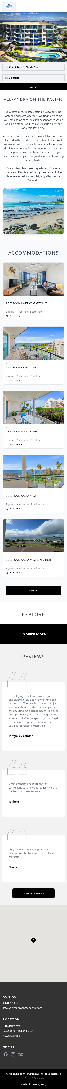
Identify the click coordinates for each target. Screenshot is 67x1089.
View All (33, 590)
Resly (43, 1084)
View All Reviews (33, 893)
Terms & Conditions (35, 1078)
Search (33, 86)
